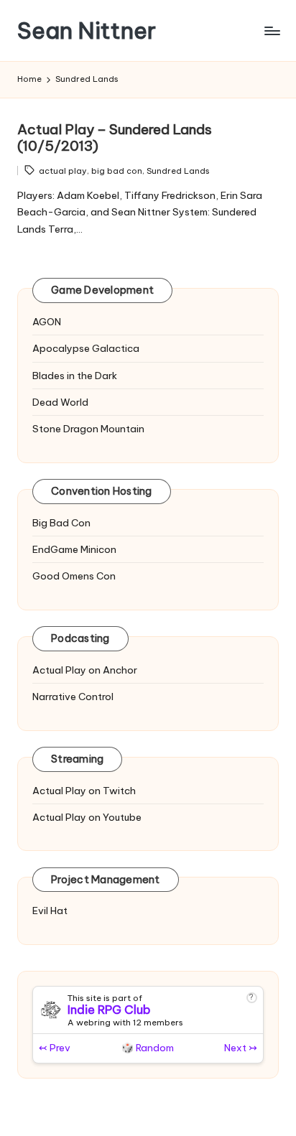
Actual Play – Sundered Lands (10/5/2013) (114, 137)
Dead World (60, 402)
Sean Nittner (86, 30)
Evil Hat (50, 910)
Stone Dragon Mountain (88, 428)
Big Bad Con (61, 522)
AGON (46, 321)
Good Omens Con (74, 575)
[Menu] (271, 30)
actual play (63, 171)
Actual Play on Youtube (87, 817)
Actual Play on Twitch (84, 790)
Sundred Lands (178, 171)
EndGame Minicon (74, 549)
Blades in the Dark (74, 375)
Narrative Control (73, 696)
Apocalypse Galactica (85, 348)
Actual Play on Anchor (84, 670)
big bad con (116, 171)
